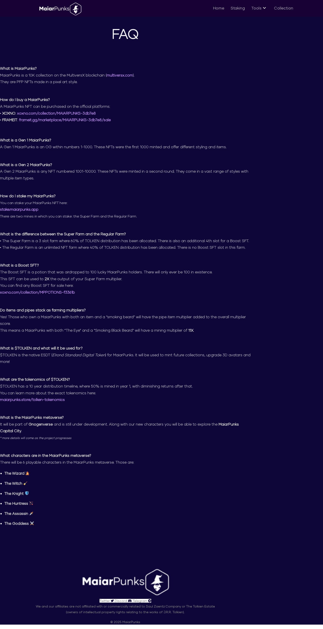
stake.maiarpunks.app (19, 209)
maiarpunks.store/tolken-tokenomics (32, 399)
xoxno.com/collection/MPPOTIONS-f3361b (37, 292)
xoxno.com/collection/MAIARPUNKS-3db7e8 (56, 113)
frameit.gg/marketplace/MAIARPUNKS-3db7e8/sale (65, 119)
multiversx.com (120, 75)
